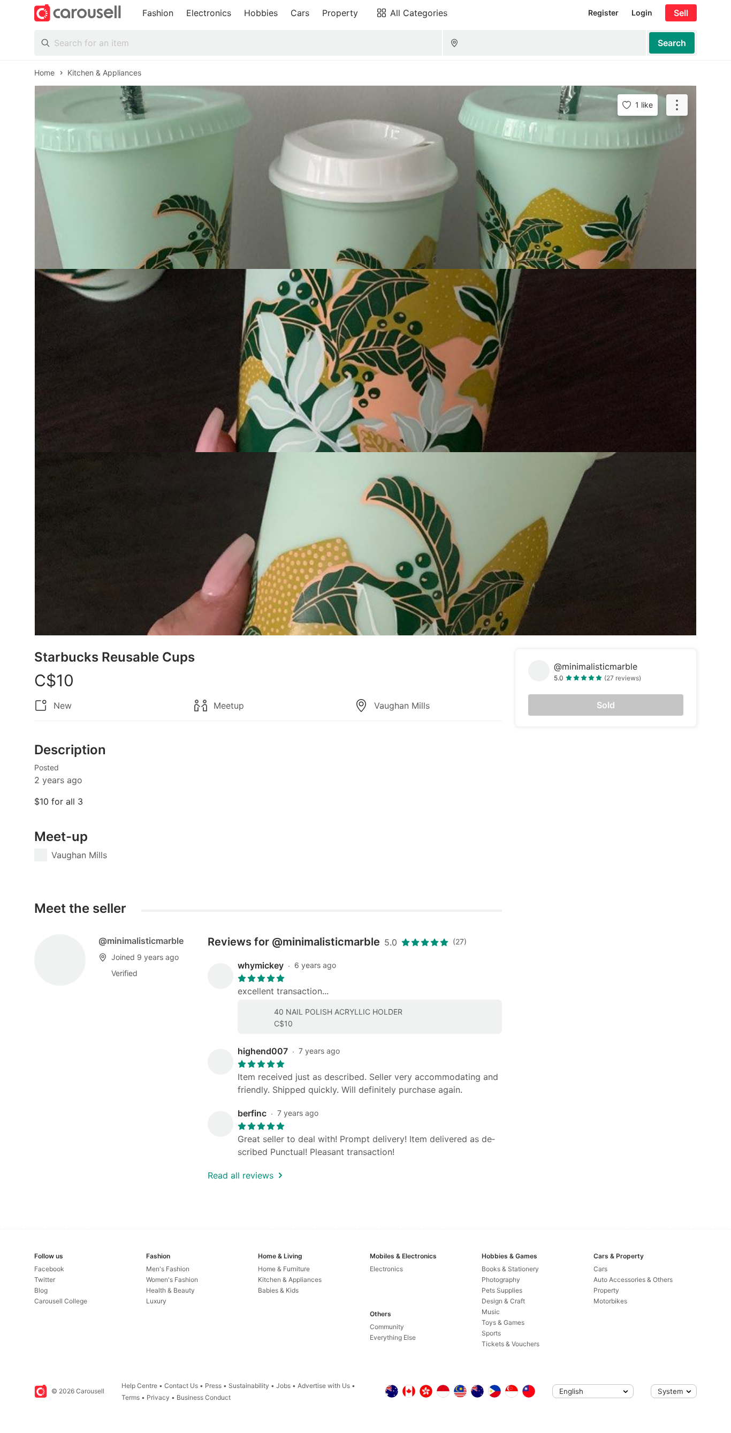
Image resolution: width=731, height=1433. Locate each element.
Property (606, 1290)
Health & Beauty (170, 1290)
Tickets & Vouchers (510, 1344)
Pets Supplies (502, 1290)
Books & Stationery (510, 1269)
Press (213, 1386)
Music (491, 1312)
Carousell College (60, 1301)
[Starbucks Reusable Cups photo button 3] (365, 543)
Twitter (44, 1280)
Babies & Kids (278, 1290)
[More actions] (677, 105)
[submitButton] (672, 43)
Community (387, 1327)
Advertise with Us (324, 1386)
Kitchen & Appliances (290, 1280)
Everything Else (393, 1337)
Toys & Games (503, 1322)
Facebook (49, 1269)
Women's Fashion (172, 1280)
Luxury (156, 1301)
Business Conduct (204, 1397)
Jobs (283, 1386)
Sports (491, 1333)
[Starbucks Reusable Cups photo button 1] (365, 177)
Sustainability (249, 1386)
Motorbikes (610, 1301)
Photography (501, 1280)
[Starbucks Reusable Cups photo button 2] (365, 360)
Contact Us (181, 1386)
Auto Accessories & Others (633, 1280)
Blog (41, 1290)
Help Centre (139, 1386)
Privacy (158, 1397)
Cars (600, 1269)
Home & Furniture (284, 1269)
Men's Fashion (167, 1269)
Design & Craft (503, 1301)
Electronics (386, 1269)
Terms (130, 1397)
